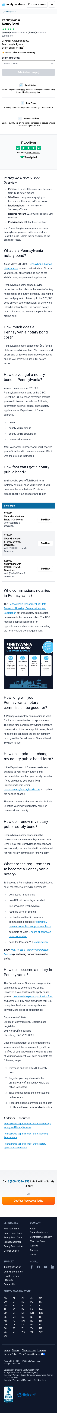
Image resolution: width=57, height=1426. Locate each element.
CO (5, 1301)
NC (23, 1317)
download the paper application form (33, 996)
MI (23, 1313)
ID (31, 1305)
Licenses (42, 1350)
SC (5, 1328)
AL (14, 1298)
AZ (31, 1298)
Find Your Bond (11, 1228)
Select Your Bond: (11, 58)
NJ (14, 1320)
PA (31, 1324)
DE (31, 1301)
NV (31, 1320)
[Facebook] (31, 1267)
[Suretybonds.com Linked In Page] (52, 1267)
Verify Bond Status (13, 1271)
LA (31, 1309)
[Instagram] (38, 1267)
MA (41, 1309)
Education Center (12, 1242)
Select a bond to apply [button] (29, 72)
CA (40, 1298)
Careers (34, 1250)
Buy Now (45, 519)
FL (40, 1301)
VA (5, 1332)
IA (23, 1305)
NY (40, 1320)
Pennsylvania (10, 11)
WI (31, 1332)
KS (14, 1309)
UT (40, 1328)
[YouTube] (45, 1267)
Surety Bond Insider (13, 1246)
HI (14, 1305)
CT (14, 1301)
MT (14, 1317)
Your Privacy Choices (29, 1354)
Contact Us (9, 1284)
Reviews (34, 1245)
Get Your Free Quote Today (28, 1200)
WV (41, 1332)
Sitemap (16, 1350)
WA (23, 1332)
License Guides (11, 1251)
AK (5, 1298)
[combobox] (28, 63)
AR (23, 1298)
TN (23, 1328)
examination (41, 942)
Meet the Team (37, 1241)
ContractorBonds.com (41, 1237)
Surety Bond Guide (13, 1233)
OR (23, 1324)
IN (5, 1309)
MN (32, 1313)
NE (40, 1317)
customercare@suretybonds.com (22, 789)
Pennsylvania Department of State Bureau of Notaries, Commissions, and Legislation (25, 608)
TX (31, 1328)
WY (5, 1336)
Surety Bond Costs (13, 1237)
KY (23, 1309)
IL (40, 1305)
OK (14, 1324)
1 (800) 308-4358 (18, 1181)
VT (14, 1332)
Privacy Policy (10, 1354)
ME (14, 1313)
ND (31, 1317)
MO (41, 1313)
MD (5, 1313)
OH (5, 1324)
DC (23, 1301)
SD (14, 1328)
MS (5, 1317)
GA (5, 1305)
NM (23, 1320)
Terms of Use (29, 1350)
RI (40, 1324)
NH (5, 1320)
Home (7, 1350)
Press (33, 1254)
